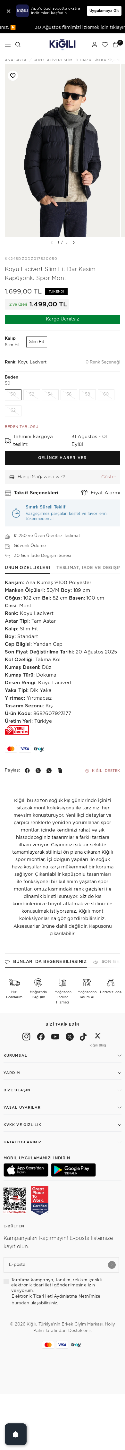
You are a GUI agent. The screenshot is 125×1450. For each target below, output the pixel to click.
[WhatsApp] (50, 770)
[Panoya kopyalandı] (61, 770)
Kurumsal (15, 1055)
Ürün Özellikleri (27, 568)
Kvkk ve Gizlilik (23, 1125)
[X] (39, 770)
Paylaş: (12, 770)
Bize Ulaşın (17, 1090)
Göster (108, 477)
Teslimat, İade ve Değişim (89, 568)
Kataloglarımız (23, 1142)
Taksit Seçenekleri (36, 492)
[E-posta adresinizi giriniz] (112, 1265)
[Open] (16, 1434)
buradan (21, 1303)
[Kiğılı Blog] (98, 1038)
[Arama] (18, 44)
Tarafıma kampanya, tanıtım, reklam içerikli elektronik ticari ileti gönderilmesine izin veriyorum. (56, 1285)
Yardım (12, 1073)
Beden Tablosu (21, 427)
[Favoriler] (105, 44)
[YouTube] (55, 1038)
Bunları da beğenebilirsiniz (50, 962)
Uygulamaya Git (104, 11)
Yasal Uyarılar (22, 1107)
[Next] (73, 242)
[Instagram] (26, 1038)
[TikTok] (83, 1038)
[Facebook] (28, 770)
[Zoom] (62, 150)
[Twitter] (70, 1038)
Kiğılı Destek (106, 770)
